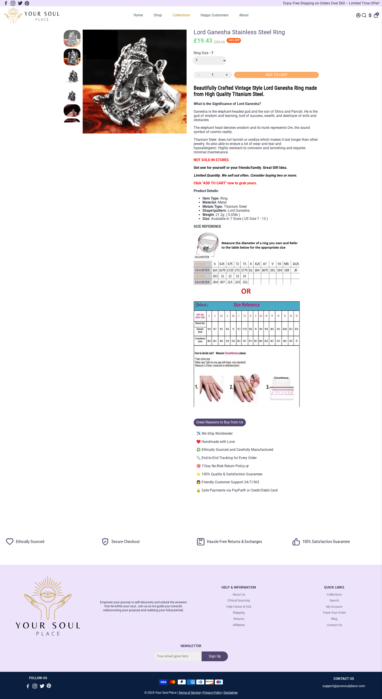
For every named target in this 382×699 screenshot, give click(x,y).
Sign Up (215, 656)
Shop (158, 15)
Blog (334, 619)
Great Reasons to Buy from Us (219, 422)
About (243, 15)
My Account (334, 606)
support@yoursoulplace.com (344, 686)
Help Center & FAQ (238, 606)
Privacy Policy (212, 692)
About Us (239, 594)
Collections (181, 15)
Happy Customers (214, 15)
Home (138, 15)
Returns (238, 619)
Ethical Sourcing (239, 600)
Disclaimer (231, 692)
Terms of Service (189, 692)
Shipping (239, 612)
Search (334, 600)
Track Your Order (334, 612)
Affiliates (239, 625)
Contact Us (334, 625)
